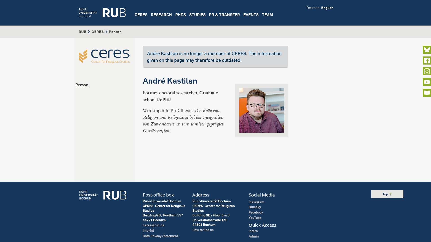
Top (386, 194)
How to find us (203, 230)
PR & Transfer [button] (224, 14)
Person (81, 84)
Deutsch (312, 7)
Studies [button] (197, 14)
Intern (253, 231)
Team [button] (267, 14)
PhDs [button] (180, 14)
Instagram (256, 201)
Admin (254, 236)
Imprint (148, 230)
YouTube (255, 218)
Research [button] (161, 14)
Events (251, 14)
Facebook (256, 212)
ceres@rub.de (153, 225)
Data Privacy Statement (160, 236)
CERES (141, 14)
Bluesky (255, 207)
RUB (82, 31)
